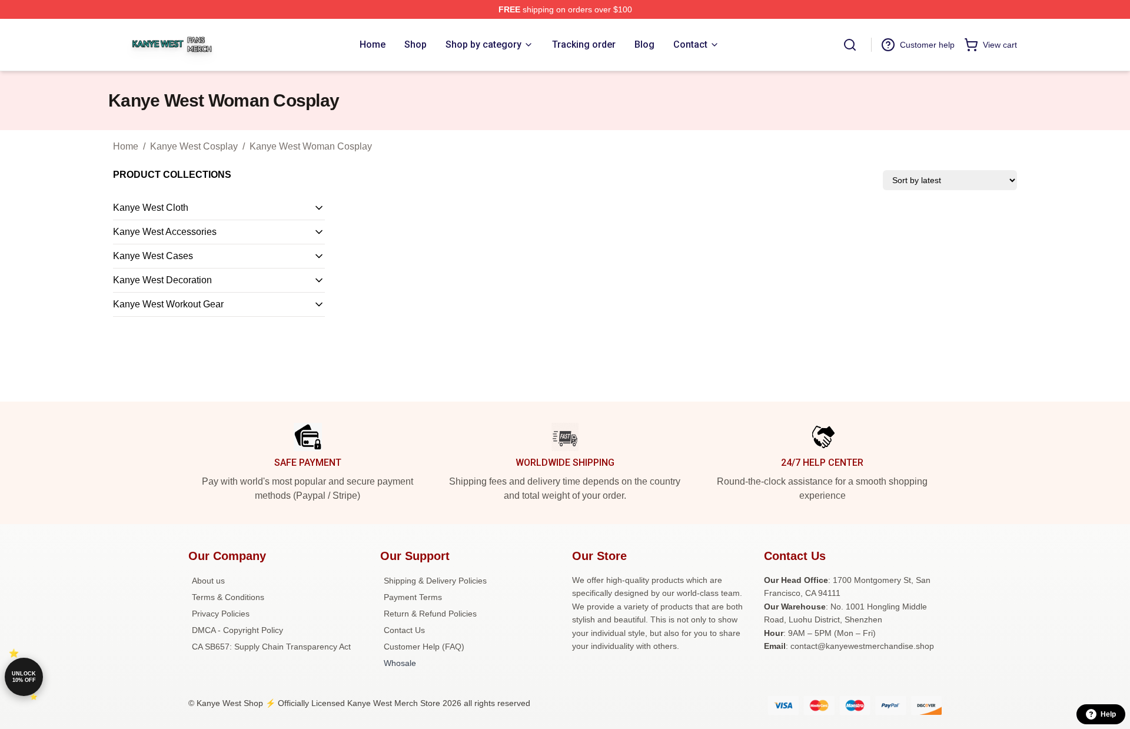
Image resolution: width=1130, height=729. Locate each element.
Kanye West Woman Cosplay (311, 146)
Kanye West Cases (153, 256)
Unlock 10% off (24, 677)
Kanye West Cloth (150, 208)
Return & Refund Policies (430, 613)
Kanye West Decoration (162, 280)
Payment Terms (413, 597)
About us (208, 580)
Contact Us (404, 630)
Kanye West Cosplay (194, 146)
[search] (850, 45)
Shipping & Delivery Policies (435, 580)
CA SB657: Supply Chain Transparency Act (271, 646)
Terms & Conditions (228, 597)
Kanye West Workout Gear (168, 304)
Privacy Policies (221, 613)
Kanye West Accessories (165, 232)
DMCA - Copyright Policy (237, 630)
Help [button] (1108, 714)
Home (125, 146)
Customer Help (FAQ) (424, 646)
